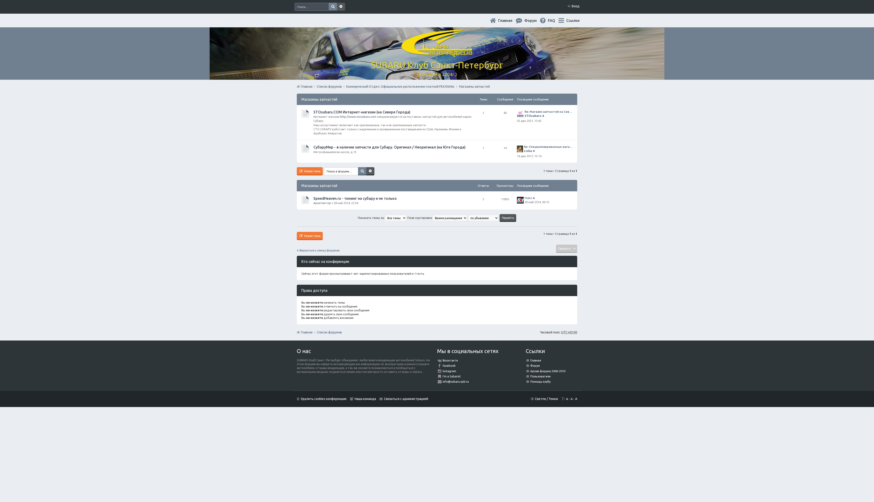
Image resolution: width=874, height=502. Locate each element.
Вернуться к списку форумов (320, 250)
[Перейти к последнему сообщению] (543, 115)
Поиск (333, 7)
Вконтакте (450, 360)
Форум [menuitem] (534, 20)
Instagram (449, 371)
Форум (535, 365)
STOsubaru (533, 115)
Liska (528, 150)
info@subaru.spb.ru (456, 381)
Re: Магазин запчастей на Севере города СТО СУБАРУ (549, 111)
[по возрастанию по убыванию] (483, 217)
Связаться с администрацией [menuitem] (406, 399)
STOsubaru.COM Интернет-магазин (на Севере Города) (361, 112)
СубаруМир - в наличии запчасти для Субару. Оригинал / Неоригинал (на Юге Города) (389, 147)
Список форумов (329, 332)
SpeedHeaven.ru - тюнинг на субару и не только (355, 198)
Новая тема (311, 171)
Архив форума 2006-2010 (547, 371)
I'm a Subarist (452, 376)
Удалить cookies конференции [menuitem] (323, 399)
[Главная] (437, 52)
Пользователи (540, 376)
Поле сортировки (420, 217)
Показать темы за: (371, 217)
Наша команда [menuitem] (365, 399)
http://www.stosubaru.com (358, 116)
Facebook (449, 365)
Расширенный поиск (341, 7)
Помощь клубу (540, 381)
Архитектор (322, 203)
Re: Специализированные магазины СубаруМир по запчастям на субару (548, 146)
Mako (528, 198)
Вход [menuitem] (575, 6)
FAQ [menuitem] (555, 20)
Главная (509, 20)
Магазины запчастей (319, 99)
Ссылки (572, 20)
